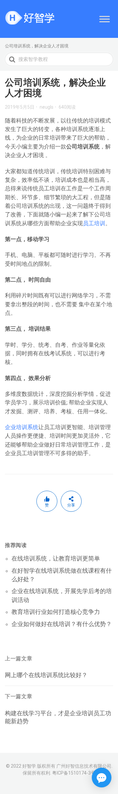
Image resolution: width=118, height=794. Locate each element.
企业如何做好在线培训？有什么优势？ (61, 623)
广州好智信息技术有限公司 (83, 766)
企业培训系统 (21, 427)
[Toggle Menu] (104, 19)
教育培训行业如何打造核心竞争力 (55, 611)
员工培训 (94, 223)
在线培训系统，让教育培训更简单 (55, 558)
